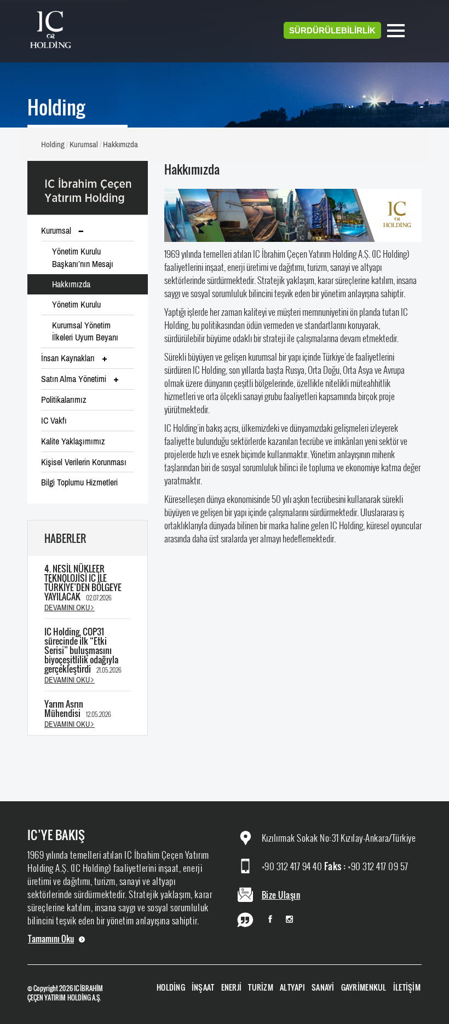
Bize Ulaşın (281, 895)
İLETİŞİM (407, 987)
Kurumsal (84, 144)
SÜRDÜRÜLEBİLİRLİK (332, 30)
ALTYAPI (292, 987)
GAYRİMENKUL (364, 987)
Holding (53, 144)
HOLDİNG (171, 987)
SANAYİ (323, 987)
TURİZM (260, 987)
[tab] (87, 284)
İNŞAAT (203, 987)
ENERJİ (231, 987)
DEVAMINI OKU (67, 607)
